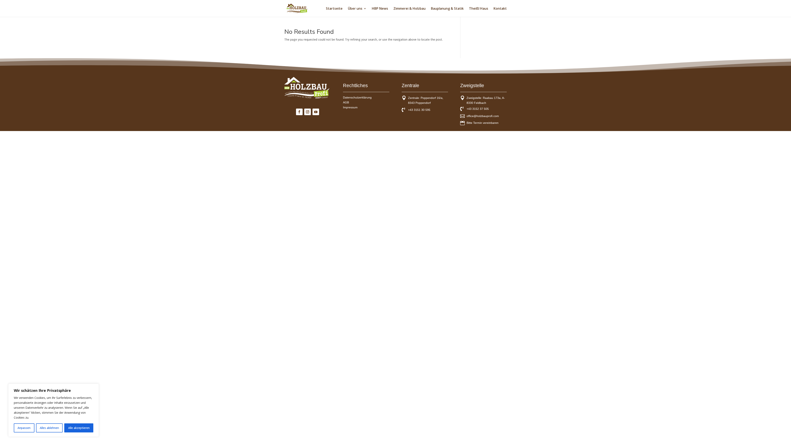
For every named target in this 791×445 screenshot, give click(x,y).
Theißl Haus (478, 9)
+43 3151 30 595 (419, 109)
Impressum (350, 107)
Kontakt (500, 9)
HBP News (380, 9)
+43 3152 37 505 (478, 108)
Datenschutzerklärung (357, 97)
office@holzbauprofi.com (483, 116)
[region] (53, 410)
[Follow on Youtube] (315, 112)
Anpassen (24, 428)
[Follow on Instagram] (307, 112)
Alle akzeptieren (79, 428)
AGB (346, 102)
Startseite (334, 9)
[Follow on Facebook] (299, 112)
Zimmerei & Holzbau (409, 9)
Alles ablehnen (49, 428)
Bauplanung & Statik (447, 9)
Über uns (355, 9)
